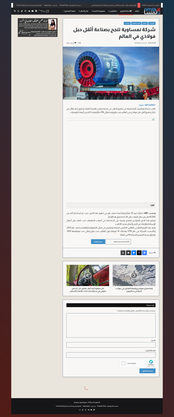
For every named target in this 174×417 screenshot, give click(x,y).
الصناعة (151, 23)
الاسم (153, 340)
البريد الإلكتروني (150, 350)
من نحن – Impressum (50, 5)
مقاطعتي (113, 11)
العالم (144, 23)
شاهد (137, 11)
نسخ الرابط (98, 242)
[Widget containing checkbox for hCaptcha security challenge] (138, 363)
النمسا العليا (136, 23)
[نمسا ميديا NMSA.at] (152, 11)
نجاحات (127, 23)
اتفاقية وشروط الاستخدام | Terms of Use (29, 5)
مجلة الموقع (125, 11)
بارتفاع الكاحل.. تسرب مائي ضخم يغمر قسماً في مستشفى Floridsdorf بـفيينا (113, 5)
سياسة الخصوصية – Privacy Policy (70, 5)
